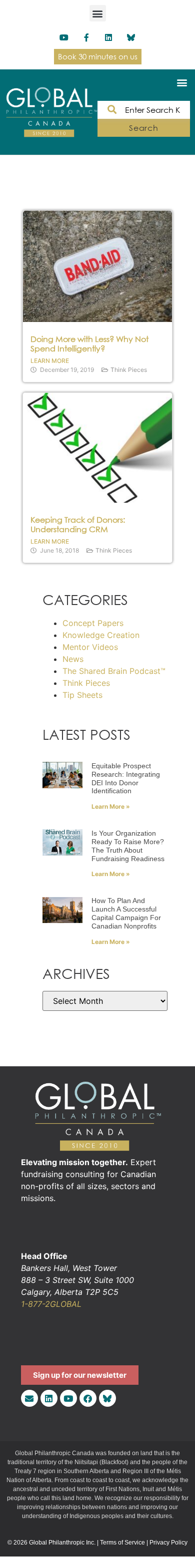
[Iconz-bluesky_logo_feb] (131, 37)
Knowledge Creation (101, 635)
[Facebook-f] (86, 37)
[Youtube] (63, 37)
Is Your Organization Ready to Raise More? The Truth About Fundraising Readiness (128, 845)
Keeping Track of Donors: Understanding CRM (77, 524)
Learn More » (111, 806)
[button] (98, 13)
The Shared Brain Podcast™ (114, 671)
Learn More (49, 360)
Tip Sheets (82, 695)
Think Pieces (128, 369)
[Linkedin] (109, 37)
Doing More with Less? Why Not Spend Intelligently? (89, 343)
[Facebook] (88, 1398)
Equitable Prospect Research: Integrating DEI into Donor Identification (126, 778)
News (73, 659)
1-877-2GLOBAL (51, 1304)
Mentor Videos (90, 647)
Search (143, 128)
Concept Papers (93, 623)
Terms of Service (122, 1542)
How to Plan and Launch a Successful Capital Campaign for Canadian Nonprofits (126, 913)
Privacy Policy (169, 1542)
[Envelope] (29, 1398)
